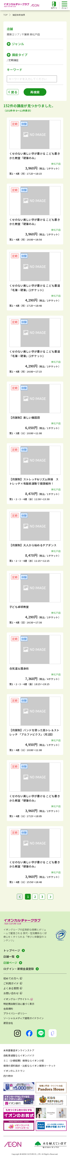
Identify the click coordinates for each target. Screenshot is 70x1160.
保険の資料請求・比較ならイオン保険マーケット (29, 1065)
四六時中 (8, 1076)
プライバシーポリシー (15, 1013)
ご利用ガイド (11, 983)
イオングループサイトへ (16, 999)
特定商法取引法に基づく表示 (18, 1004)
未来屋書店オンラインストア (18, 1050)
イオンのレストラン (14, 1070)
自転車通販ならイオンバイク (18, 1055)
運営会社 (8, 1023)
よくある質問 (11, 988)
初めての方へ (11, 978)
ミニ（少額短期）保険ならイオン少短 (23, 1060)
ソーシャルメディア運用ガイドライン (23, 1018)
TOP (5, 14)
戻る (14, 92)
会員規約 (8, 1008)
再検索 (35, 92)
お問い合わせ (11, 993)
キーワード (14, 69)
